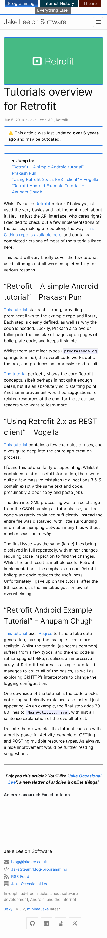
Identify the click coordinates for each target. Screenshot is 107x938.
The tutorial (15, 373)
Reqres (45, 633)
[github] (32, 923)
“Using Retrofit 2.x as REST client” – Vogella (55, 179)
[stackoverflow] (60, 923)
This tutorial (15, 309)
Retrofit (62, 119)
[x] (75, 923)
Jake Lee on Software (35, 22)
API (51, 119)
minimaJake (38, 909)
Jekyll (9, 909)
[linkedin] (46, 923)
